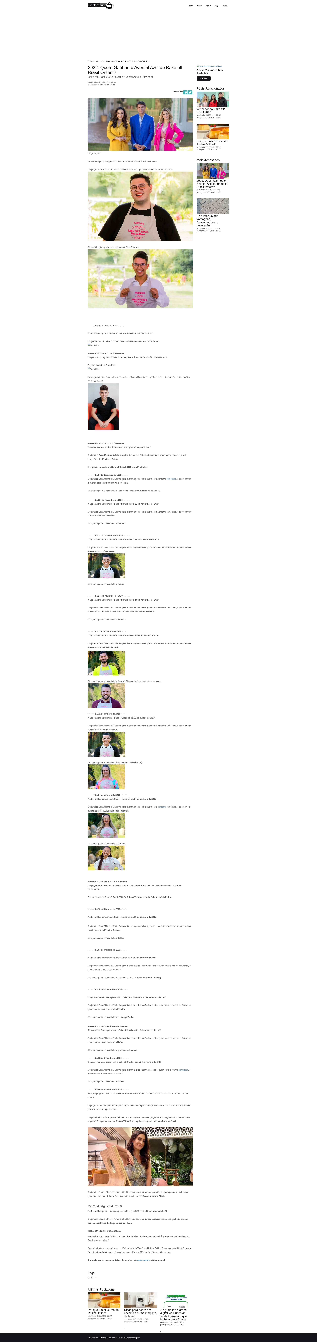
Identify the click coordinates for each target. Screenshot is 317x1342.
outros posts (143, 1260)
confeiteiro (171, 479)
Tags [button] (207, 6)
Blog (216, 6)
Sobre (199, 6)
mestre (162, 807)
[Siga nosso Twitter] (190, 92)
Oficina (224, 6)
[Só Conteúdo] (101, 5)
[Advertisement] (158, 36)
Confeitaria (92, 1278)
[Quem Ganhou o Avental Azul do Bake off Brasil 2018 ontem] (140, 124)
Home (191, 6)
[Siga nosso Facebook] (185, 92)
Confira (203, 78)
